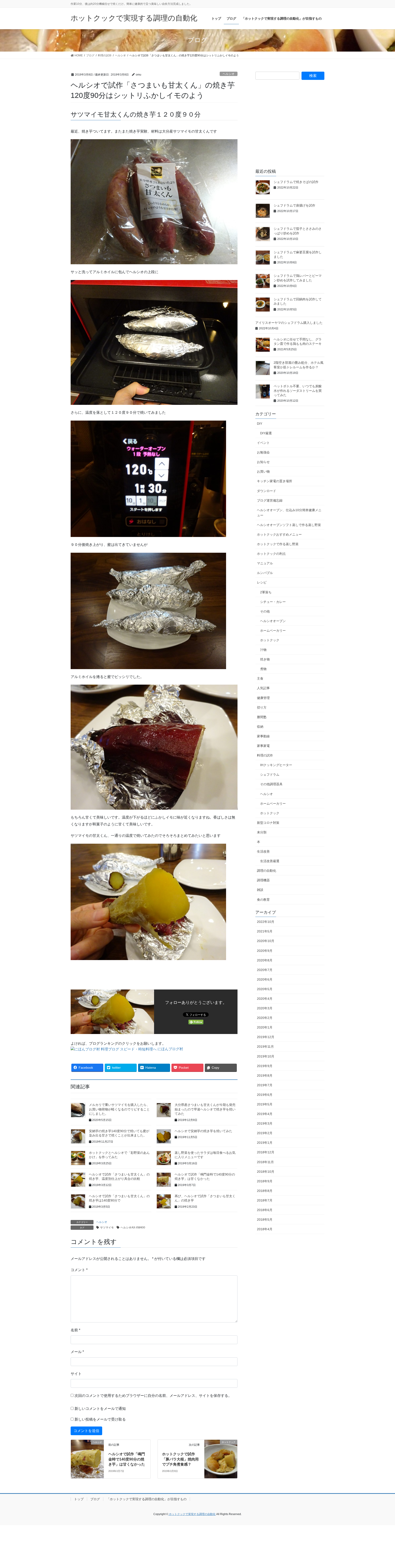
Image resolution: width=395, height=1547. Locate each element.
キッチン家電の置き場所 (274, 481)
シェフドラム (269, 774)
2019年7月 (264, 1085)
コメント (79, 1270)
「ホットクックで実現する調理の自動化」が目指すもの (147, 1499)
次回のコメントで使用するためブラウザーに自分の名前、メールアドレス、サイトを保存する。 (153, 1396)
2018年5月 (264, 1219)
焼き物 (265, 659)
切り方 (262, 707)
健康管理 (263, 698)
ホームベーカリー (273, 630)
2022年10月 (265, 922)
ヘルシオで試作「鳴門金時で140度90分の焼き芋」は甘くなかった (126, 1459)
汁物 (263, 650)
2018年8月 (264, 1191)
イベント (263, 443)
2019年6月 (264, 1095)
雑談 (260, 890)
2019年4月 (264, 1114)
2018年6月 (264, 1210)
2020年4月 (264, 998)
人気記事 (263, 688)
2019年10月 (265, 1056)
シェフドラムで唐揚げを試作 (294, 205)
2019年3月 (264, 1123)
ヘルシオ (229, 74)
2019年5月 (264, 1104)
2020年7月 (264, 970)
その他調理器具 (271, 784)
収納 (260, 726)
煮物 (263, 669)
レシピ (262, 582)
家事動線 (263, 736)
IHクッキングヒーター (276, 765)
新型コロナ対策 (268, 823)
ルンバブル (265, 573)
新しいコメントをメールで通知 (100, 1409)
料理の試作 (265, 755)
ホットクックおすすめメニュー (279, 534)
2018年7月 (264, 1200)
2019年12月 (265, 1037)
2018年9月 (264, 1181)
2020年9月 (264, 951)
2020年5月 (264, 989)
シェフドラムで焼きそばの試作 (296, 182)
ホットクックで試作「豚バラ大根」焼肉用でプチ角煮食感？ (180, 1459)
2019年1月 (264, 1142)
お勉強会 (263, 452)
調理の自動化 (266, 870)
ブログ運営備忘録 (270, 500)
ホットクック (269, 640)
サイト (76, 1374)
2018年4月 (264, 1229)
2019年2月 (264, 1133)
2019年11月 (265, 1046)
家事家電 (263, 746)
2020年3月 (264, 1008)
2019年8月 (264, 1075)
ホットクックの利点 (271, 553)
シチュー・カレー (273, 602)
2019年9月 (264, 1066)
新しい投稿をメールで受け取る (100, 1419)
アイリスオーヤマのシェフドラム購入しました (289, 323)
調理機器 (263, 880)
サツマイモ (107, 1227)
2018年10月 (265, 1171)
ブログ (95, 1499)
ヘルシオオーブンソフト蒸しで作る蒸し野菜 (289, 525)
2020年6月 (264, 979)
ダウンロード (266, 491)
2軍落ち (266, 592)
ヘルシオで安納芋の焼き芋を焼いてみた (203, 1131)
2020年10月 (265, 941)
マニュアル (265, 563)
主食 (260, 678)
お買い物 (263, 471)
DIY (259, 423)
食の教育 (263, 899)
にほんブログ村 (170, 1049)
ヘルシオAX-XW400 (132, 1227)
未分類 (262, 832)
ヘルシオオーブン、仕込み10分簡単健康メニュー (289, 512)
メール (77, 1352)
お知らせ (263, 462)
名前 (75, 1330)
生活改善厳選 (269, 861)
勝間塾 (262, 717)
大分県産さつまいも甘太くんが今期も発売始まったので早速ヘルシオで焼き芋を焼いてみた (205, 1109)
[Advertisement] (289, 128)
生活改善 (263, 851)
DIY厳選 (266, 433)
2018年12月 (265, 1152)
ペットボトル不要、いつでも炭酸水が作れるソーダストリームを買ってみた (298, 390)
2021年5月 (264, 931)
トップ (79, 1499)
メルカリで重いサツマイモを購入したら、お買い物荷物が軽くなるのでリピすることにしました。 (119, 1109)
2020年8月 (264, 960)
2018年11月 (265, 1162)
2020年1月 (264, 1027)
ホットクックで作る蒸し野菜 (278, 544)
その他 (265, 611)
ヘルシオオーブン (273, 621)
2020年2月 (264, 1018)
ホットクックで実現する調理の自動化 (192, 1514)
